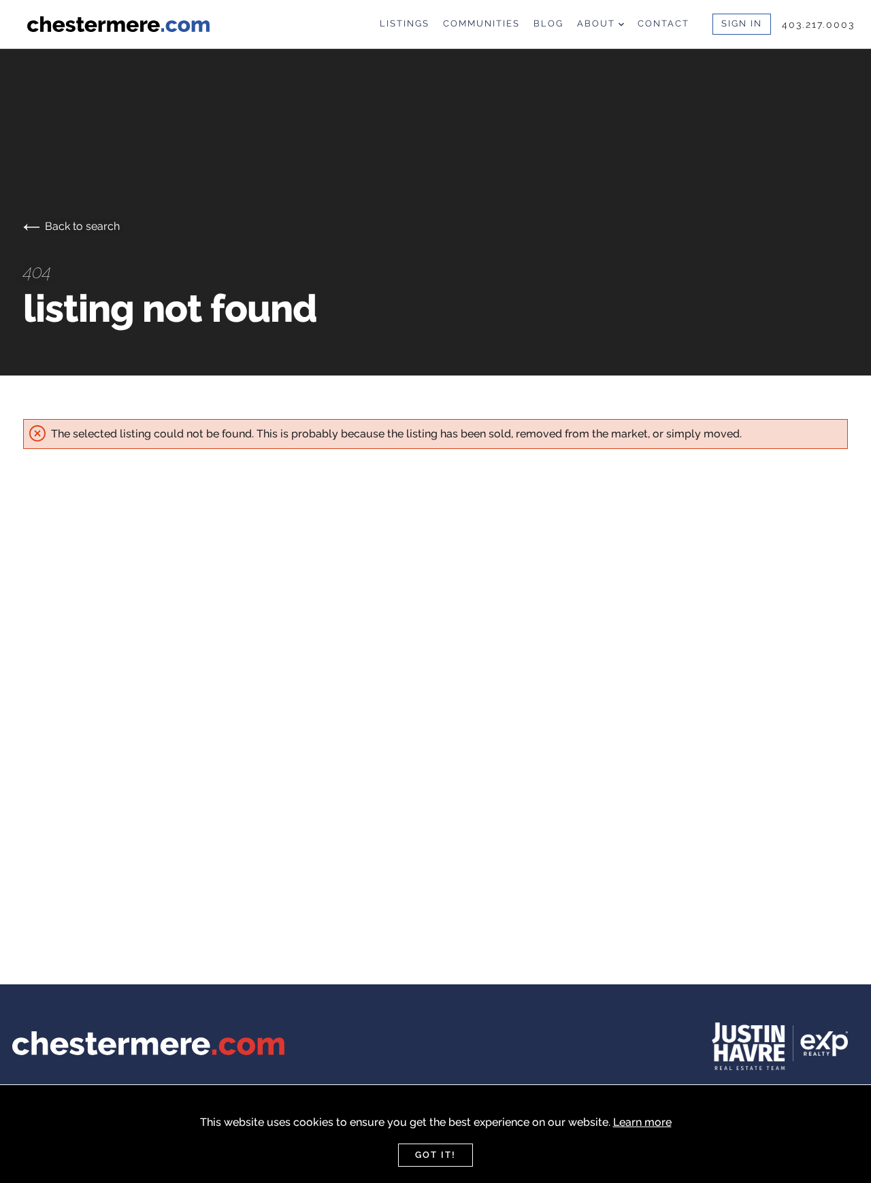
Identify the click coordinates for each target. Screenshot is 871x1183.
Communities (481, 23)
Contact (663, 23)
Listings (404, 23)
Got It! (435, 1155)
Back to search (82, 226)
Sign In (741, 23)
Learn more (642, 1122)
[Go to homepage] (126, 24)
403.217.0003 (818, 24)
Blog (548, 23)
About (598, 23)
